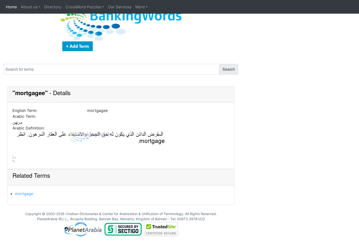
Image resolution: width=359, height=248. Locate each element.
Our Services (119, 6)
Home (11, 6)
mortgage (24, 193)
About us (29, 6)
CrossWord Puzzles (83, 6)
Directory (53, 6)
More (140, 6)
